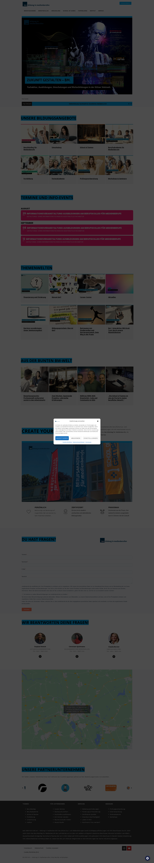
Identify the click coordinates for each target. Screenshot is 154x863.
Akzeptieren (62, 438)
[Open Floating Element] (147, 858)
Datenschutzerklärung (78, 442)
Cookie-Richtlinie (67, 442)
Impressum (88, 442)
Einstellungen (91, 438)
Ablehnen (75, 438)
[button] (98, 421)
